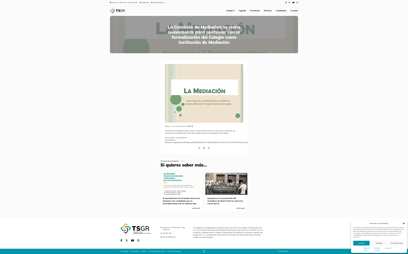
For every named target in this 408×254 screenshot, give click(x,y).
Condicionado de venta (157, 251)
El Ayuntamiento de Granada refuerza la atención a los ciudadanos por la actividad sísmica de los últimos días (181, 201)
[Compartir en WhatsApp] (187, 126)
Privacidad (134, 251)
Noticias (268, 10)
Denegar (379, 243)
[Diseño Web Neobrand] (204, 251)
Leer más (196, 208)
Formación (255, 10)
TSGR (280, 251)
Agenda (242, 10)
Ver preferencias (397, 243)
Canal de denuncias (174, 251)
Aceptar (361, 243)
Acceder (294, 10)
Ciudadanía (281, 10)
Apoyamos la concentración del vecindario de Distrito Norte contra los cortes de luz (225, 201)
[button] (404, 223)
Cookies (143, 251)
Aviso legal (388, 248)
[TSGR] (117, 10)
